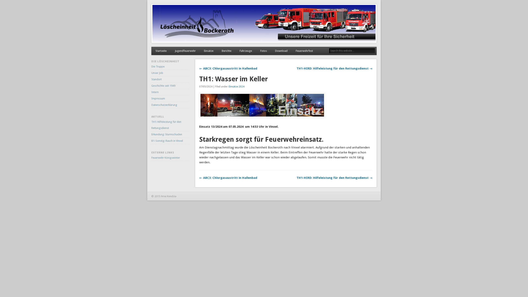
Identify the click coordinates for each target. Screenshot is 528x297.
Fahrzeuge (246, 50)
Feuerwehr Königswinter (165, 157)
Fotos (263, 50)
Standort (156, 79)
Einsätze (208, 50)
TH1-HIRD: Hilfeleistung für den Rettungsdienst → (334, 68)
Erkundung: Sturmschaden (166, 134)
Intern (155, 92)
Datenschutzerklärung (164, 104)
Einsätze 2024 (236, 86)
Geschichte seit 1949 (163, 85)
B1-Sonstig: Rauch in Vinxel (167, 140)
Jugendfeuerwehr (185, 50)
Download (281, 50)
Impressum (158, 98)
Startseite (161, 50)
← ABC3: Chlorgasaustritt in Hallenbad (228, 68)
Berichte (226, 50)
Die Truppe (158, 66)
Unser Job (157, 72)
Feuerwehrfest (304, 50)
